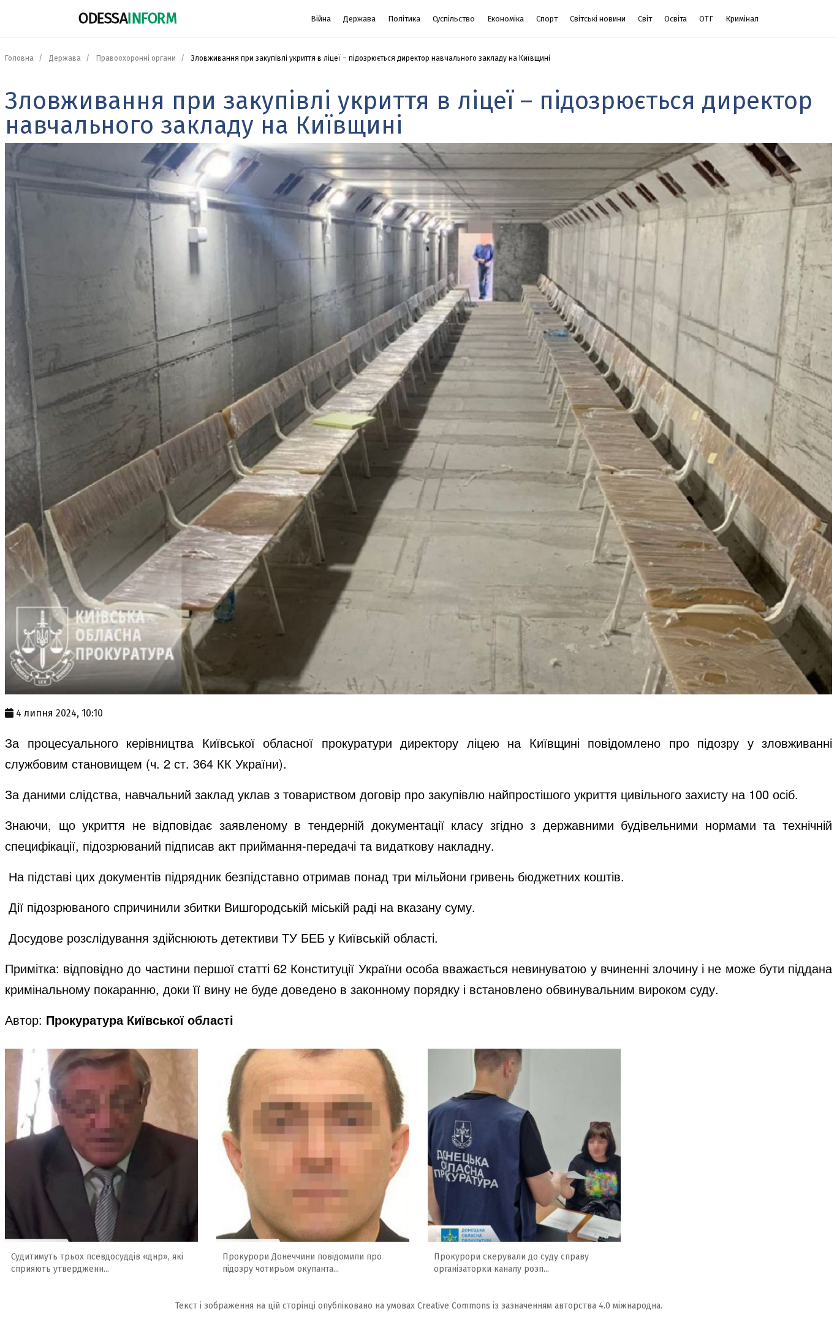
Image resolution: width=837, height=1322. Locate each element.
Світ (645, 18)
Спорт (547, 18)
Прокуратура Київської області (139, 1019)
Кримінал (742, 18)
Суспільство (454, 18)
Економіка (505, 18)
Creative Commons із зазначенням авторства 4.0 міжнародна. (539, 1306)
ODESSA (127, 18)
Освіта (675, 18)
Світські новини (598, 18)
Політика (404, 18)
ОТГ (706, 18)
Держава (359, 18)
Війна (321, 18)
